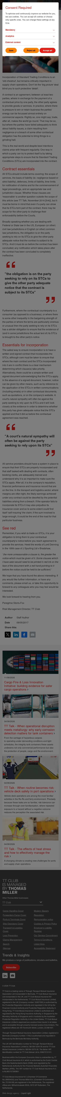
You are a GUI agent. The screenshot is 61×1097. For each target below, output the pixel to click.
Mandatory (10, 29)
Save (11, 50)
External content (12, 42)
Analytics (9, 36)
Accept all (47, 50)
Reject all (31, 50)
